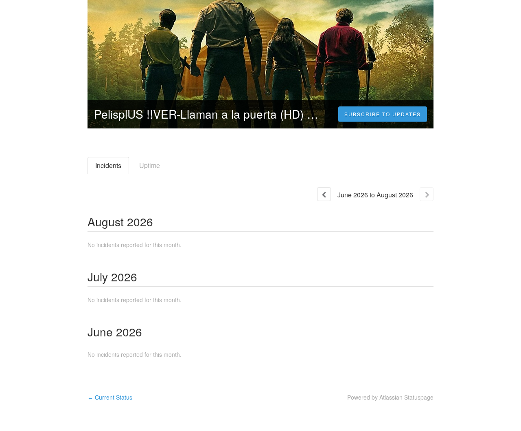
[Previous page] (324, 194)
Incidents (108, 165)
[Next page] (426, 194)
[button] (382, 114)
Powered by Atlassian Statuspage (390, 397)
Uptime (149, 165)
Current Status (110, 397)
